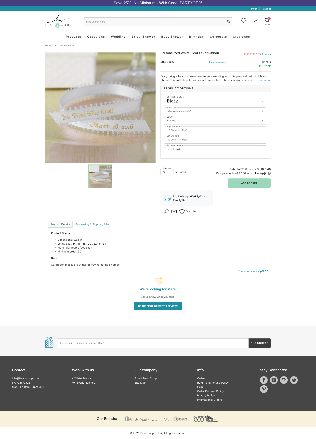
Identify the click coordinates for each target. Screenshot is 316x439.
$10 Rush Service (175, 145)
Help (254, 8)
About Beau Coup (146, 378)
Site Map (140, 382)
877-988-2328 (21, 382)
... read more (263, 80)
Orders (201, 378)
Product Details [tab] (60, 224)
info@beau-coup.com (25, 378)
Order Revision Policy (210, 391)
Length (170, 117)
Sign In (266, 8)
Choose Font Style (175, 97)
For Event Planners (83, 382)
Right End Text (173, 126)
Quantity (167, 168)
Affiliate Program (82, 378)
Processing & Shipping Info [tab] (92, 224)
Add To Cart (249, 183)
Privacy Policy (206, 395)
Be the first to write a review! (158, 306)
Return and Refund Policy (213, 382)
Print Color (171, 107)
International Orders (209, 399)
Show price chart (217, 62)
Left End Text (173, 136)
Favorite (190, 211)
